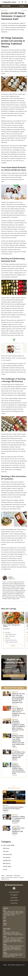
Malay (9, 911)
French (9, 914)
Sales (20, 955)
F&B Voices (17, 875)
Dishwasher (16, 934)
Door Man (20, 941)
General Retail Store (19, 946)
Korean (13, 914)
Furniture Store (6, 948)
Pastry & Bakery (6, 915)
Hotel (4, 917)
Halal (17, 912)
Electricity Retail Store (15, 948)
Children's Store (17, 949)
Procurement (10, 955)
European (7, 912)
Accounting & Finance (13, 954)
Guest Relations (6, 933)
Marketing (5, 954)
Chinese (5, 911)
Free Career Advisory (14, 892)
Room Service (14, 939)
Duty (19, 939)
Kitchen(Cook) (6, 932)
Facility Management (7, 941)
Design (16, 955)
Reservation (6, 940)
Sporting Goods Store (8, 949)
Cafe (18, 914)
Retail (4, 920)
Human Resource (7, 956)
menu (26, 2)
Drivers (15, 941)
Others (13, 915)
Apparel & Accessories (8, 946)
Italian (17, 911)
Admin (21, 954)
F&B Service (13, 938)
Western (21, 911)
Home (2, 875)
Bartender (18, 933)
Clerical (5, 955)
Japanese (21, 912)
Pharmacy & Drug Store (15, 947)
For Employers (14, 895)
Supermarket (6, 947)
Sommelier (10, 934)
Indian (13, 911)
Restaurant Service (15, 932)
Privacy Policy (14, 903)
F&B (4, 910)
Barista (4, 934)
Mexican (5, 914)
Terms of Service (14, 900)
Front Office (7, 939)
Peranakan (12, 912)
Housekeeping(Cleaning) (15, 940)
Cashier (13, 933)
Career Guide (9, 875)
